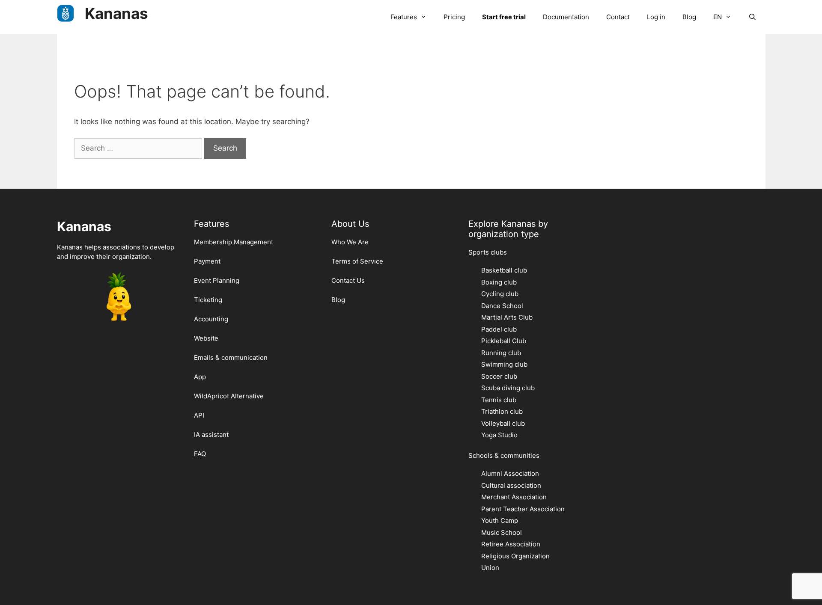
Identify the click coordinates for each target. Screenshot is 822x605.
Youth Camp (499, 520)
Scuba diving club (508, 388)
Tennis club (498, 400)
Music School (501, 532)
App (200, 377)
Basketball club (504, 270)
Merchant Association (514, 497)
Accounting (211, 319)
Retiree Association (510, 544)
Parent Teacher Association (523, 509)
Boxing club (499, 282)
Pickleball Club (503, 341)
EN (717, 17)
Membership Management (233, 242)
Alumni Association (510, 473)
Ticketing (208, 300)
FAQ (200, 454)
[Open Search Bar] (752, 17)
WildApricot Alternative (229, 396)
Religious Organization (515, 556)
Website (206, 338)
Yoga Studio (499, 435)
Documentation (566, 17)
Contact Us (348, 280)
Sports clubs (487, 252)
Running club (501, 353)
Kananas (116, 13)
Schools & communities (503, 455)
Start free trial (504, 17)
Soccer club (499, 376)
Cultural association (511, 485)
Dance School (502, 306)
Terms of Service (357, 261)
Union (490, 567)
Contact (618, 17)
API (199, 415)
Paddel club (499, 329)
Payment (207, 261)
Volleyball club (503, 423)
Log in (656, 17)
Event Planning (216, 280)
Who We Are (350, 242)
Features (403, 17)
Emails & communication (231, 357)
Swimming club (504, 364)
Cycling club (499, 294)
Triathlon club (502, 411)
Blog (689, 17)
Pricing (454, 17)
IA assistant (211, 434)
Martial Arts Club (507, 317)
